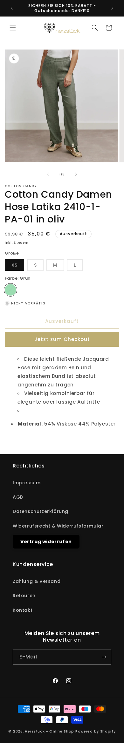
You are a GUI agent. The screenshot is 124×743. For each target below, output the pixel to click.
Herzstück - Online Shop (49, 731)
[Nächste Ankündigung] (112, 8)
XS (17, 266)
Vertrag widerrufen (46, 541)
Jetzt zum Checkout (62, 339)
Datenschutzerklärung (40, 511)
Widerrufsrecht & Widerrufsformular (58, 526)
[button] (13, 28)
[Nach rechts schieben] (76, 174)
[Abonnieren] (104, 657)
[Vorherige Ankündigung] (12, 8)
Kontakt (22, 610)
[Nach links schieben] (48, 174)
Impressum (26, 483)
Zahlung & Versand (36, 581)
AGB (18, 497)
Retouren (24, 595)
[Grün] (10, 290)
